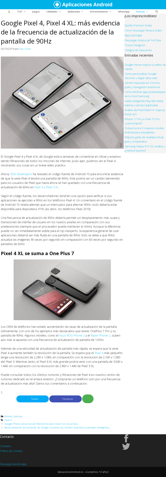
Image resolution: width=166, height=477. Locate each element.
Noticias (140, 11)
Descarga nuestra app (13, 464)
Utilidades (52, 11)
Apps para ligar (133, 35)
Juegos (36, 11)
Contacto (5, 446)
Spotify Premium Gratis (138, 25)
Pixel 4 (99, 353)
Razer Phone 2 (100, 335)
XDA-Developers (21, 174)
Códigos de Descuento (138, 50)
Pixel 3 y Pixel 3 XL (47, 187)
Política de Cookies (11, 451)
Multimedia (74, 11)
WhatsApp (124, 11)
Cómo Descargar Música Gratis (143, 30)
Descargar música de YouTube (142, 40)
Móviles (8, 416)
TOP (19, 11)
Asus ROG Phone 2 (72, 335)
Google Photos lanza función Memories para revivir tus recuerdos (41, 423)
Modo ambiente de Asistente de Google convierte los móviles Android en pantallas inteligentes (57, 427)
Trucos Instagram (134, 45)
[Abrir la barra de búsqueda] (156, 11)
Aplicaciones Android (87, 4)
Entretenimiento (99, 11)
